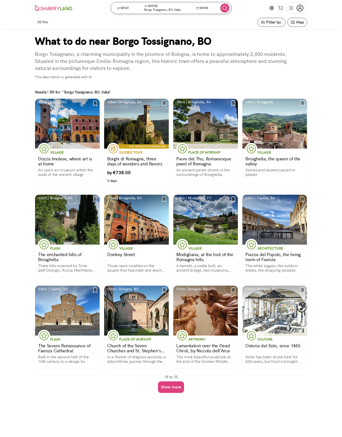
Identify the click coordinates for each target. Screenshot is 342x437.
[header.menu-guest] (296, 8)
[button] (127, 8)
